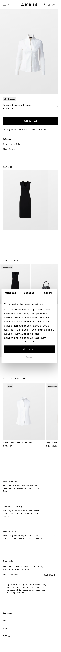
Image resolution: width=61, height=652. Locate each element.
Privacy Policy (15, 593)
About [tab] (48, 293)
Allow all (29, 349)
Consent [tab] (10, 293)
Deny (29, 357)
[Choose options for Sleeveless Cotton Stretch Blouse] (40, 443)
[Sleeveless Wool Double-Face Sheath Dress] (25, 200)
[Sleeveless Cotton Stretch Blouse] (24, 411)
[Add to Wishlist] (56, 107)
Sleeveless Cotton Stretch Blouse (18, 443)
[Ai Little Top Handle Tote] (46, 284)
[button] (29, 613)
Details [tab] (29, 293)
